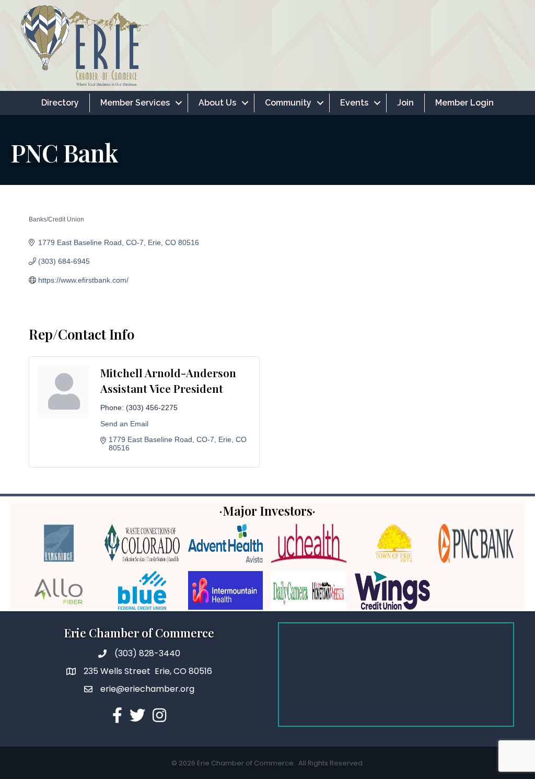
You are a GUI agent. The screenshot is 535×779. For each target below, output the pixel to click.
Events (354, 103)
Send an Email (124, 424)
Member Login (464, 103)
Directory (60, 103)
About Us (217, 103)
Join (405, 103)
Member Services (135, 103)
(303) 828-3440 (147, 653)
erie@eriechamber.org (147, 689)
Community (288, 103)
